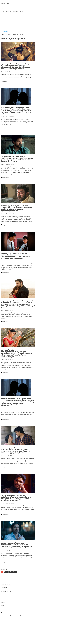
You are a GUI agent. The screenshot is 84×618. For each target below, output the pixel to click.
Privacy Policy (3, 602)
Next (14, 572)
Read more (32, 77)
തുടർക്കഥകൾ (15, 11)
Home (3, 11)
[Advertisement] (42, 21)
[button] (26, 8)
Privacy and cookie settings (6, 591)
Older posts (4, 569)
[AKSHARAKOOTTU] (26, 31)
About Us (2, 605)
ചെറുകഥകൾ (8, 11)
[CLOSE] (1, 612)
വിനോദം (21, 11)
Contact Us (2, 606)
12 (10, 572)
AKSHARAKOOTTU (5, 3)
